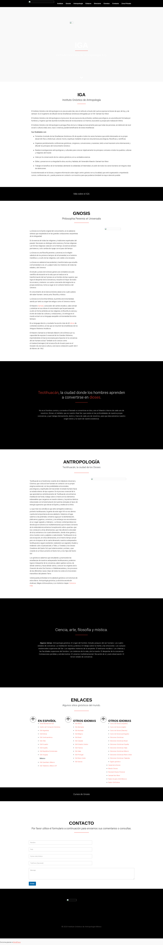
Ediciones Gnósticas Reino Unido (121, 755)
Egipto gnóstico (115, 762)
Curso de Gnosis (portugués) (119, 734)
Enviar (32, 884)
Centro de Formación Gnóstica (50, 727)
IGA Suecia (78, 762)
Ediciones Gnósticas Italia (118, 748)
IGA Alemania (79, 727)
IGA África (78, 723)
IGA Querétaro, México (47, 762)
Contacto (115, 3)
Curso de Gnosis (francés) (118, 730)
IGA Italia (78, 751)
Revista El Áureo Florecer (116, 772)
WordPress (17, 942)
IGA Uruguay (44, 755)
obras (72, 323)
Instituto (60, 3)
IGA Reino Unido (80, 758)
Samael (40, 306)
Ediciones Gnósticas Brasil (119, 741)
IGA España (43, 748)
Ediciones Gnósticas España (119, 744)
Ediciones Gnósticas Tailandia (120, 758)
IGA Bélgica (79, 734)
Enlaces (88, 3)
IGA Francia (79, 748)
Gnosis (68, 3)
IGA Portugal (79, 755)
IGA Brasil (78, 737)
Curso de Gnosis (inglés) (118, 727)
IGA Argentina (44, 730)
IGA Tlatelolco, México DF (48, 766)
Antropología (78, 3)
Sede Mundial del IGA (47, 723)
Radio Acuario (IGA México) (117, 779)
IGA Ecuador (44, 744)
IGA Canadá (79, 741)
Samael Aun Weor (114, 775)
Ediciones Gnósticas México (119, 751)
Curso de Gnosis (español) (119, 723)
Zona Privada (126, 3)
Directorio (97, 3)
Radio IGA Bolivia (114, 782)
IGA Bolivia (43, 734)
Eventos (107, 3)
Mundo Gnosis (113, 768)
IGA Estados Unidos (81, 744)
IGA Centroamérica (46, 737)
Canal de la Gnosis (114, 765)
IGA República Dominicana (48, 751)
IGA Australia (79, 730)
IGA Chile (43, 741)
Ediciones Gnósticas (117, 737)
